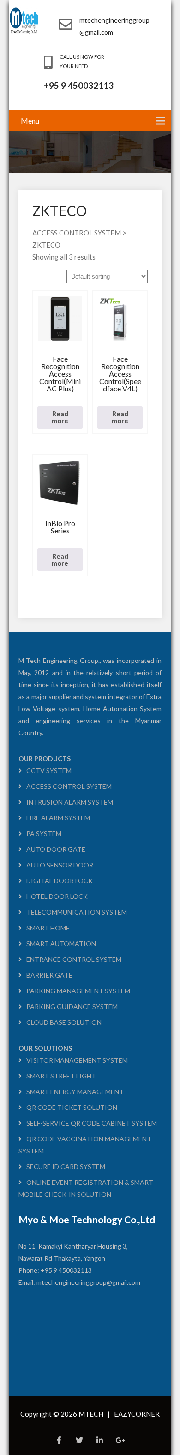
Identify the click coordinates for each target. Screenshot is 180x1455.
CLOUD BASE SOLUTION (64, 1022)
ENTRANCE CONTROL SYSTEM (73, 959)
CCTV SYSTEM (49, 770)
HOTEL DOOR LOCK (57, 896)
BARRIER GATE (49, 975)
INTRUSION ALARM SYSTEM (69, 802)
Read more (60, 417)
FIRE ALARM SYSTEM (58, 818)
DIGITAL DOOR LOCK (59, 881)
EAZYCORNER (137, 1414)
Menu (30, 120)
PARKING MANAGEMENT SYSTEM (78, 991)
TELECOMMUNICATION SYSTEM (76, 912)
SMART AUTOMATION (61, 943)
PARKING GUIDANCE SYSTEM (72, 1006)
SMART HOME (48, 928)
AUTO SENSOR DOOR (59, 865)
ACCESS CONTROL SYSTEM (69, 786)
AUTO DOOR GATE (55, 849)
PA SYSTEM (43, 833)
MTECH (91, 1414)
